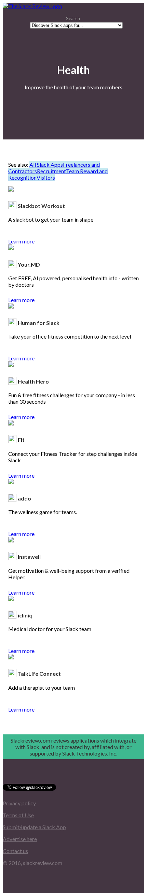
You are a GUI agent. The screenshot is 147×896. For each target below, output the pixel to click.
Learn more (21, 241)
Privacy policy (19, 803)
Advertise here (20, 839)
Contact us (15, 851)
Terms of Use (18, 815)
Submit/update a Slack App (34, 827)
